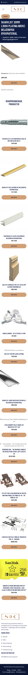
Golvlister (22, 73)
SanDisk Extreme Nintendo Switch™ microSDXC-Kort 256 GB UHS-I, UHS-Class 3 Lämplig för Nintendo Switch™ (14, 588)
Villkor (19, 670)
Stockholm (5, 2)
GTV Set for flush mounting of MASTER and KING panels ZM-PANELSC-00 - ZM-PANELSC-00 (14, 495)
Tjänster (5, 637)
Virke (10, 73)
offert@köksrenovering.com (20, 2)
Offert (5, 16)
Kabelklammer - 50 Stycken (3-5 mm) (14, 333)
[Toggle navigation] (3, 9)
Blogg (8, 670)
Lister (17, 73)
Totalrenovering (7, 650)
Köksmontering (7, 643)
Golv (13, 73)
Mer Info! (14, 83)
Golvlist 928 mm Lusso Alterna (14, 354)
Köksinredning (7, 646)
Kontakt (14, 670)
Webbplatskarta (21, 672)
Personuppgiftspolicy (8, 672)
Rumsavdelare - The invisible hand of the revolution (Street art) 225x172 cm (14, 451)
